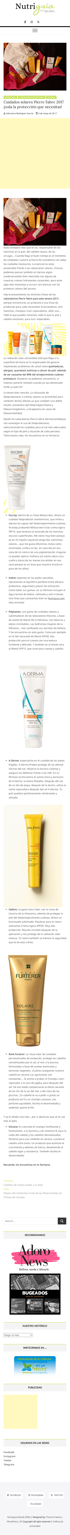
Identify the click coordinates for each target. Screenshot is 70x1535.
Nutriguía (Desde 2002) (18, 1517)
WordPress (12, 1521)
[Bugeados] (35, 1274)
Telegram (9, 1464)
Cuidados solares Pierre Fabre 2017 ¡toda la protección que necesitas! (34, 104)
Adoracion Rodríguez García (19, 113)
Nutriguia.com (56, 598)
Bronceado (10, 97)
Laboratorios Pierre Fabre (32, 97)
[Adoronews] (35, 1244)
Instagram (9, 1456)
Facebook (9, 1452)
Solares (51, 97)
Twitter (8, 1460)
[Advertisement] (35, 153)
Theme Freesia (53, 1517)
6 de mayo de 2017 (47, 113)
